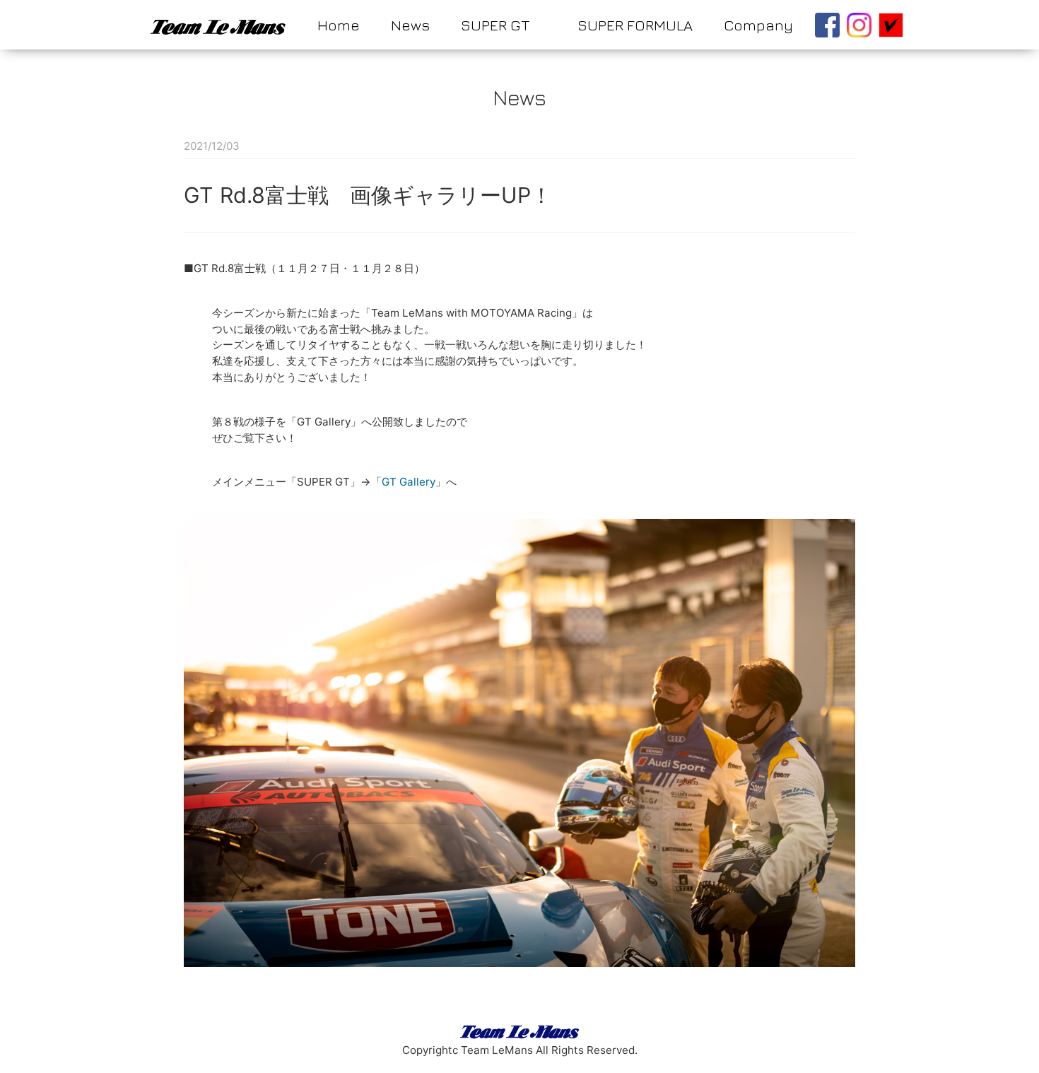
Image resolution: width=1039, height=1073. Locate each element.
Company (758, 25)
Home (338, 25)
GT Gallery (408, 481)
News (410, 25)
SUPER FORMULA (635, 25)
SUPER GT (495, 25)
